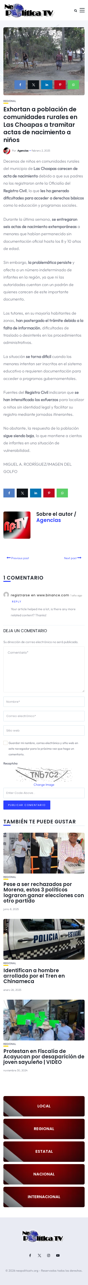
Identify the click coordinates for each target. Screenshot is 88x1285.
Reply (16, 601)
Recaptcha (10, 763)
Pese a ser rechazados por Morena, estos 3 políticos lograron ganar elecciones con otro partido (43, 892)
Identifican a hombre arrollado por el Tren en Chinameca (34, 976)
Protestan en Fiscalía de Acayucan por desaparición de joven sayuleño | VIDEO (43, 1057)
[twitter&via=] (33, 84)
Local (44, 1106)
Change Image (44, 785)
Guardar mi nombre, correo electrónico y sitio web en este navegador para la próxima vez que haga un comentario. (43, 748)
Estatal (44, 1151)
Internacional (44, 1196)
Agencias (22, 150)
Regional (9, 101)
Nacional (44, 1174)
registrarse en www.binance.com (40, 595)
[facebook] (20, 84)
